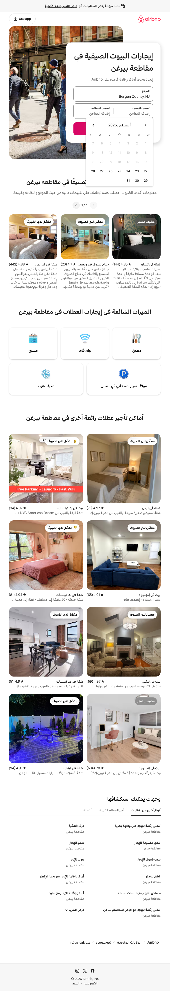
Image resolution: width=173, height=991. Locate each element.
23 (137, 171)
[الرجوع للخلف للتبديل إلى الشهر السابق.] (145, 125)
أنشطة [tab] (88, 810)
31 (128, 181)
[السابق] (93, 205)
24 (128, 171)
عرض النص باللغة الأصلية (61, 6)
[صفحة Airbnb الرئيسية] (149, 19)
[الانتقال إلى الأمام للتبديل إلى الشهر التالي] (93, 125)
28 (93, 171)
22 (146, 171)
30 (137, 181)
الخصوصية (91, 983)
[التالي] (76, 205)
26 (110, 171)
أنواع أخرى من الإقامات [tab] (146, 810)
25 (119, 171)
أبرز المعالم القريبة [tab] (112, 810)
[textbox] (133, 113)
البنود (76, 983)
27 (102, 171)
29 (146, 181)
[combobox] (113, 96)
